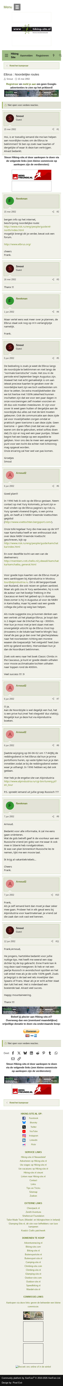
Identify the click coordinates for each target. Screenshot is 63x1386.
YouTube (33, 1131)
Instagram (33, 1136)
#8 (58, 745)
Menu (8, 7)
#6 (58, 486)
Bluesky (33, 1122)
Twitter (33, 1127)
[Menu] (6, 55)
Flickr (33, 1144)
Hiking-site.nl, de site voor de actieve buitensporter (31, 29)
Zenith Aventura (33, 1212)
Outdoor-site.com (33, 1277)
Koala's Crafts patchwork (33, 1230)
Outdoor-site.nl (33, 1281)
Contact (33, 1180)
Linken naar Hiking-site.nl (33, 1176)
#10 (57, 895)
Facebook (33, 1118)
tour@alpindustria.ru (16, 582)
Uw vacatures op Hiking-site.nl (33, 1168)
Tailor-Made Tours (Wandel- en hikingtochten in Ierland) (33, 1220)
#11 (57, 941)
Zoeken (33, 1196)
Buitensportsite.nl (33, 1254)
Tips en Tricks (33, 1188)
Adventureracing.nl (33, 1243)
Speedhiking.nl (33, 1285)
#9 (58, 816)
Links (33, 1184)
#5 (58, 358)
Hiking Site (14, 55)
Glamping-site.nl (33, 1274)
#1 (58, 129)
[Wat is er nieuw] (53, 55)
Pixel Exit (17, 1382)
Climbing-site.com (33, 1266)
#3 (58, 279)
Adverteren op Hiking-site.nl (33, 1161)
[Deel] (53, 129)
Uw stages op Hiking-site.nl (33, 1165)
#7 (58, 699)
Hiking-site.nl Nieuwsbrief (33, 1157)
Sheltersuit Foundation (33, 1216)
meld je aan (29, 84)
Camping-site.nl (33, 1262)
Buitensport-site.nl (33, 1258)
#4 (58, 312)
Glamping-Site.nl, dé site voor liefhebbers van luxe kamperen (33, 1225)
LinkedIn (33, 1140)
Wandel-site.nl (33, 1289)
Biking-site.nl (33, 1250)
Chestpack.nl (33, 1208)
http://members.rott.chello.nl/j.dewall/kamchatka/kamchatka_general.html (31, 562)
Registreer (12, 84)
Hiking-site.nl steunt (33, 1172)
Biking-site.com (33, 1246)
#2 (58, 211)
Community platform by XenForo (31, 1378)
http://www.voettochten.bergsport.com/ (28, 522)
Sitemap (33, 1192)
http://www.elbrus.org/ (17, 244)
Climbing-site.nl (33, 1270)
